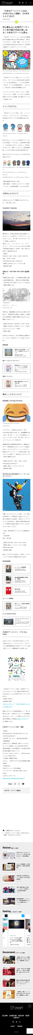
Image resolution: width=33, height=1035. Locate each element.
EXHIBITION (13, 1015)
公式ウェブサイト (8, 704)
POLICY (13, 1026)
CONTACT (16, 1017)
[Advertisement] (16, 810)
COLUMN (5, 1015)
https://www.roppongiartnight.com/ (13, 778)
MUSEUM (21, 1015)
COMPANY (19, 1026)
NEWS (27, 1015)
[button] (3, 930)
